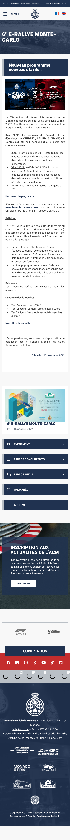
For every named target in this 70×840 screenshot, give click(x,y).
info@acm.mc (20, 729)
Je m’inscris (23, 583)
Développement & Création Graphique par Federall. (35, 816)
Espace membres (55, 3)
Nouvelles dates (34, 3)
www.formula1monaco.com (21, 207)
